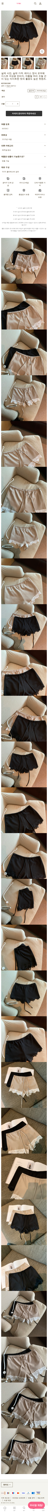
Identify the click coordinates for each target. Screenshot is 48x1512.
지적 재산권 (5, 1498)
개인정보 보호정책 (18, 1498)
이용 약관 (7, 1500)
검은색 (31, 91)
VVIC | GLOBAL (10, 1502)
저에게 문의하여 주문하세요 (24, 113)
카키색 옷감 (41, 91)
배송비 (9, 86)
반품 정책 (31, 1498)
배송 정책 (41, 1498)
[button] (2, 3)
